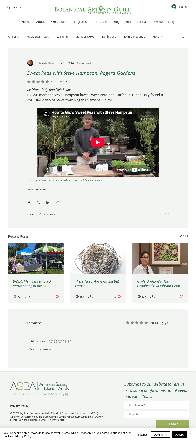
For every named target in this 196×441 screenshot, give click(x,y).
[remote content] (98, 143)
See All (183, 236)
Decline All (160, 434)
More (156, 36)
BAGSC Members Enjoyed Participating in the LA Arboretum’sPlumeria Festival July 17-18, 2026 (35, 283)
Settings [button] (143, 434)
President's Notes (37, 36)
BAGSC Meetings (134, 36)
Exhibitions (109, 36)
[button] (183, 36)
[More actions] (166, 63)
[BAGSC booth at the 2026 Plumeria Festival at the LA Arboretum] (36, 258)
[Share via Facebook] (29, 202)
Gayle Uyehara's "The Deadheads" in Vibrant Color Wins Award (158, 283)
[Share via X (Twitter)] (38, 202)
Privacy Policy (23, 436)
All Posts (13, 36)
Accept (179, 434)
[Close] (191, 434)
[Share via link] (57, 202)
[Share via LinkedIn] (48, 202)
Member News (84, 36)
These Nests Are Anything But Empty (97, 283)
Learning (62, 36)
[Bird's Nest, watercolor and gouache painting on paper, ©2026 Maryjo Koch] (98, 258)
